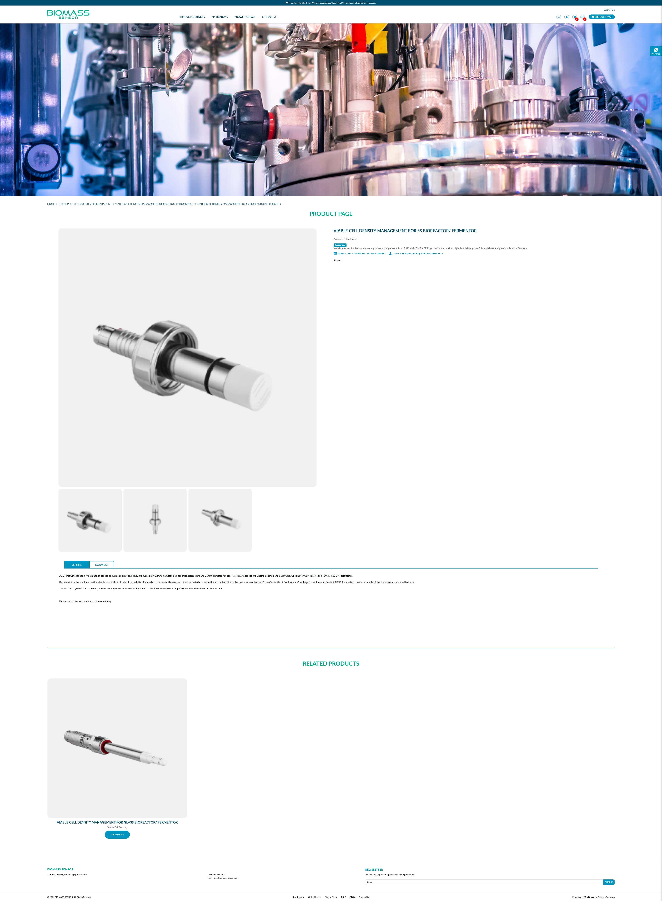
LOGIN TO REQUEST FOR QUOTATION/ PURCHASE (417, 253)
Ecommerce (577, 897)
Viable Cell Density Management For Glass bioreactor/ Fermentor (117, 822)
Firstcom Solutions (606, 897)
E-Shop (64, 203)
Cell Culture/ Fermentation (92, 203)
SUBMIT (609, 882)
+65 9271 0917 (218, 874)
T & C (343, 897)
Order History (314, 897)
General (77, 564)
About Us (609, 9)
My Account (298, 897)
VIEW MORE (117, 834)
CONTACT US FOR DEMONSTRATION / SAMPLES (362, 253)
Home (51, 203)
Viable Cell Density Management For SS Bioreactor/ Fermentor (239, 203)
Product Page (603, 16)
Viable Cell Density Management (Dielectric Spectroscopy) (153, 203)
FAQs (352, 897)
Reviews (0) (101, 564)
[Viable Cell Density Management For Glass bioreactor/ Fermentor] (117, 748)
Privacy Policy (330, 897)
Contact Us (364, 897)
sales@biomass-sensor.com (226, 877)
